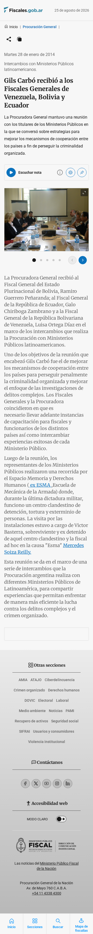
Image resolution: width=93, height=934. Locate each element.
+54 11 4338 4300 (46, 893)
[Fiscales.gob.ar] (16, 10)
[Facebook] (25, 783)
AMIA (23, 680)
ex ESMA (40, 485)
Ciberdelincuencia (60, 680)
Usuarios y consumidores (53, 731)
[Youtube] (46, 783)
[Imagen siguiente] (83, 260)
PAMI (70, 711)
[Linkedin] (67, 783)
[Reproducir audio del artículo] (11, 172)
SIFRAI (24, 731)
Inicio (13, 27)
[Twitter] (36, 783)
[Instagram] (57, 783)
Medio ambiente (32, 711)
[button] (34, 260)
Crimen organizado (29, 690)
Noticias (56, 711)
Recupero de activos (31, 721)
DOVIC (30, 700)
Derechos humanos (64, 690)
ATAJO (36, 680)
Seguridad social (65, 721)
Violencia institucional (46, 742)
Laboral (62, 700)
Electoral (45, 700)
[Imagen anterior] (72, 260)
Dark (61, 820)
